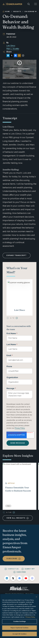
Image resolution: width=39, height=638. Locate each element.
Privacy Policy (20, 428)
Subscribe (11, 558)
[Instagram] (32, 578)
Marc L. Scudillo (12, 49)
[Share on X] (11, 55)
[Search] (28, 4)
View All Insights (15, 518)
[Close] (36, 596)
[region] (19, 616)
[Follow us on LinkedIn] (6, 578)
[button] (35, 4)
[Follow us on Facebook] (19, 578)
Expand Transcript (16, 255)
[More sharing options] (23, 55)
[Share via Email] (19, 55)
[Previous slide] (7, 318)
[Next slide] (16, 318)
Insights (17, 11)
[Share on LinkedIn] (8, 55)
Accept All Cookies (19, 634)
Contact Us (13, 569)
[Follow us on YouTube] (25, 578)
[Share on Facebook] (15, 55)
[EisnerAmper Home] (12, 4)
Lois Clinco (10, 46)
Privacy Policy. (30, 617)
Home (7, 11)
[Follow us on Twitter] (13, 578)
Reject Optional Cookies (19, 628)
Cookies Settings (19, 621)
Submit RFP (30, 569)
